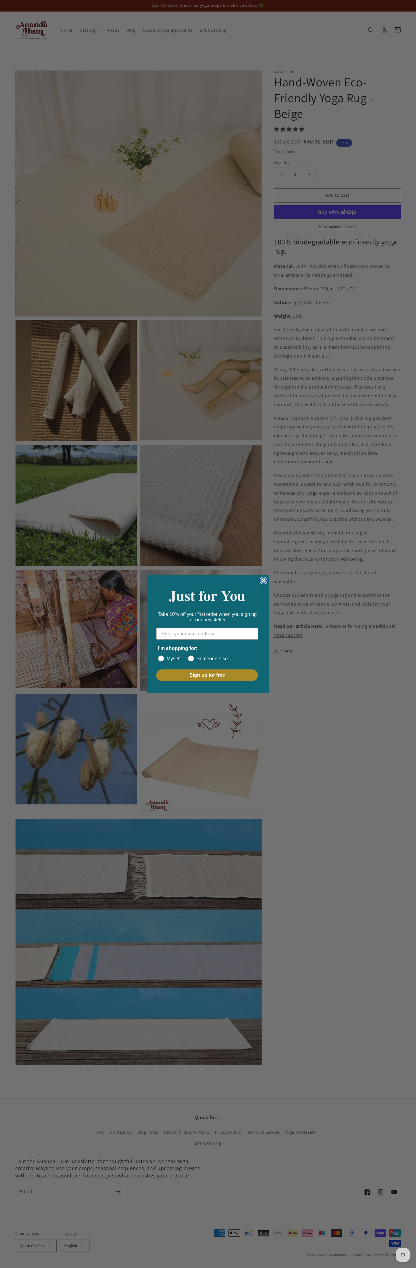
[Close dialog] (263, 581)
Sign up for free (207, 675)
